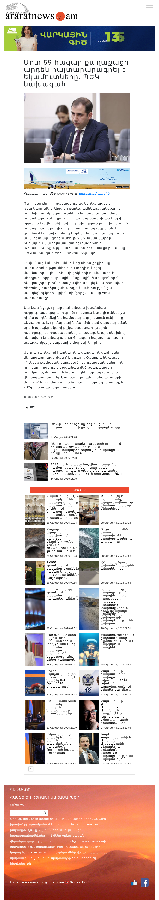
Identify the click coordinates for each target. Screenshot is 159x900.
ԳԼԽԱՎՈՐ (20, 790)
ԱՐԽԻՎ (17, 805)
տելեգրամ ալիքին (94, 193)
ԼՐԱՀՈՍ (79, 490)
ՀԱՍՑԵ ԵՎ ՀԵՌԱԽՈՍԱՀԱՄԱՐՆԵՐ (44, 797)
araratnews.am (92, 841)
